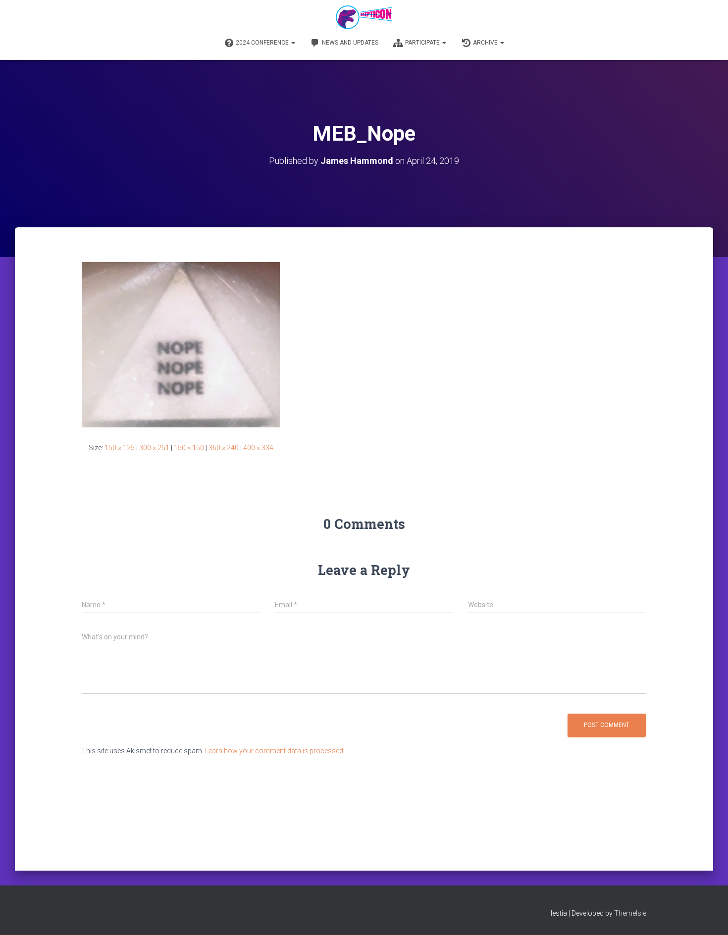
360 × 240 (223, 448)
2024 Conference (263, 42)
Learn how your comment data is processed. (275, 751)
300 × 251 (154, 448)
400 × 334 (258, 448)
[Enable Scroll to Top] (708, 915)
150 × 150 (189, 448)
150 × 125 (119, 448)
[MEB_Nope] (181, 344)
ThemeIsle (630, 913)
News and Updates (350, 42)
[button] (292, 42)
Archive (486, 42)
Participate (423, 42)
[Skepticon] (364, 17)
